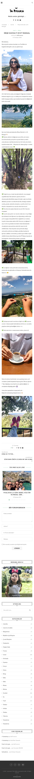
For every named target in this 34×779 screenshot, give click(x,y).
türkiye (17, 708)
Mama (17, 685)
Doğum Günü (17, 647)
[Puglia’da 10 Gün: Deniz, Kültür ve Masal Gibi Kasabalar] (17, 480)
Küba (17, 678)
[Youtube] (20, 20)
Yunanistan (17, 720)
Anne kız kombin (17, 628)
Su (17, 697)
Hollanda (17, 658)
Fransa (17, 651)
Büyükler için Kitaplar (17, 635)
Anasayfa (4, 24)
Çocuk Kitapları (17, 639)
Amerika (17, 624)
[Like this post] (13, 448)
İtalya (17, 670)
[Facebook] (13, 20)
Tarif (17, 701)
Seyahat (17, 693)
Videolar (17, 716)
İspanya (17, 662)
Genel (12, 24)
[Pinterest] (17, 20)
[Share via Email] (22, 448)
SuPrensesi (20, 35)
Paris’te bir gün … (6, 744)
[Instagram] (15, 20)
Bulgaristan (17, 631)
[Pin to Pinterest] (20, 448)
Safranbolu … (5, 752)
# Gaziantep (5, 736)
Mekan (19, 30)
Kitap (17, 674)
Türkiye (17, 704)
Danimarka (17, 643)
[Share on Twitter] (18, 448)
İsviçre (17, 666)
